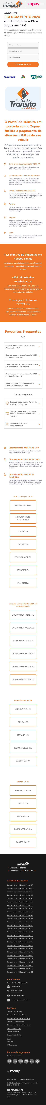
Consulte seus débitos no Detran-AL (20, 955)
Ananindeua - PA (23, 709)
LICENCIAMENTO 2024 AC (23, 615)
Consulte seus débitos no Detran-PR (20, 892)
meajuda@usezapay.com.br (20, 1000)
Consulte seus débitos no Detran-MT (20, 915)
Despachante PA (23, 557)
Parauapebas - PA (23, 748)
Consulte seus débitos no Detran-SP (20, 935)
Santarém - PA (23, 761)
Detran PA (23, 544)
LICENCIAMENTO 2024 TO (23, 680)
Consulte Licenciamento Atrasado (19, 1025)
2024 (26, 870)
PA (32, 870)
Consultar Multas (13, 1031)
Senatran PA (23, 570)
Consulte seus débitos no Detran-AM (20, 952)
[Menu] (42, 4)
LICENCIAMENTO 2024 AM (23, 628)
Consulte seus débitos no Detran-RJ (20, 932)
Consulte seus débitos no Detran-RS (20, 938)
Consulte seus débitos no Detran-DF (20, 885)
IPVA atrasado (12, 1045)
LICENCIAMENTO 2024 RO (23, 654)
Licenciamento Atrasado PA (23, 518)
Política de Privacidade (27, 1079)
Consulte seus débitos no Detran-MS (20, 962)
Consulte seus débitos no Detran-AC (20, 908)
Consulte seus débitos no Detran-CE (20, 902)
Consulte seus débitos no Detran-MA (20, 958)
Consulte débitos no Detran (16, 1015)
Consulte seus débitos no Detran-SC (20, 895)
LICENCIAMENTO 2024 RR (23, 667)
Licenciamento (16, 870)
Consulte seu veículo (14, 1011)
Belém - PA (23, 722)
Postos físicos (15, 986)
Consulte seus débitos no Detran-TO (20, 928)
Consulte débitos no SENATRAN (18, 1018)
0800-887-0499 (16, 991)
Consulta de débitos (18, 868)
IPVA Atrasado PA (23, 505)
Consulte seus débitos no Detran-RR (20, 925)
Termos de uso (11, 1079)
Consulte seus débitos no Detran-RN (20, 942)
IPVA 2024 (10, 1041)
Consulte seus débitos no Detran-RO (20, 969)
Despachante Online (14, 1035)
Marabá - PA (23, 735)
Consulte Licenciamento (15, 1021)
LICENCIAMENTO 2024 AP (23, 641)
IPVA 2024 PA (23, 583)
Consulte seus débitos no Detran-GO (20, 912)
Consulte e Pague (23, 64)
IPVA (8, 1038)
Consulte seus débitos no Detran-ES (20, 948)
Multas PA (23, 531)
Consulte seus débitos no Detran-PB (20, 965)
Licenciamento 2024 (14, 1028)
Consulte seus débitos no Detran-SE (20, 972)
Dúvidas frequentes (17, 995)
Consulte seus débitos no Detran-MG (20, 888)
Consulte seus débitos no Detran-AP (20, 905)
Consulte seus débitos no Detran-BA (20, 945)
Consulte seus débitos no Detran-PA (20, 918)
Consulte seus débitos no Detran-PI (19, 922)
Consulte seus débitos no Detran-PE (20, 898)
